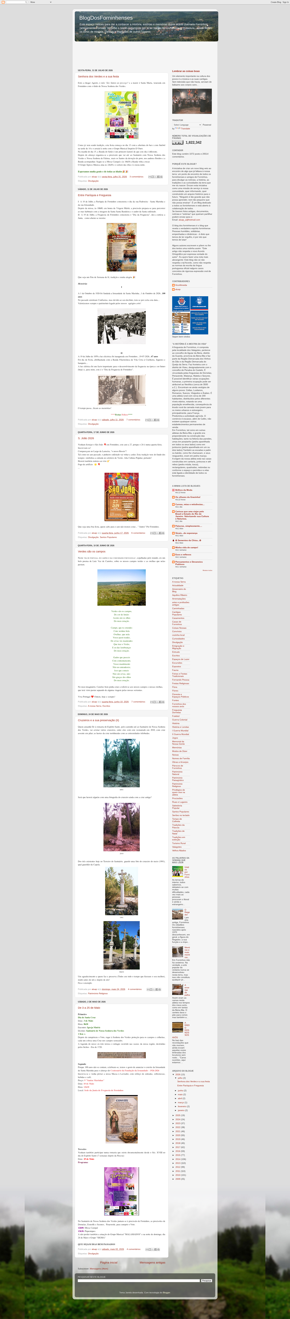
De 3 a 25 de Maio (89, 1007)
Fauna (175, 670)
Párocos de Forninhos (177, 767)
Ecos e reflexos (183, 554)
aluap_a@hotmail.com (189, 220)
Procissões (177, 798)
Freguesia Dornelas (177, 711)
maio (180, 1094)
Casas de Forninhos (177, 623)
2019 (178, 1139)
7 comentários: (133, 420)
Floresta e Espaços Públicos (180, 695)
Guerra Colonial (179, 720)
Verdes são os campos (91, 551)
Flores (175, 691)
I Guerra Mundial (180, 731)
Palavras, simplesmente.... (188, 526)
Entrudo (176, 652)
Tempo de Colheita (177, 820)
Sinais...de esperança (186, 533)
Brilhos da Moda (183, 490)
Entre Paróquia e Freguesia (94, 195)
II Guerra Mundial (180, 734)
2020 (178, 1135)
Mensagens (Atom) (99, 1269)
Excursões (177, 663)
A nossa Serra (94, 706)
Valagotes (177, 847)
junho (181, 1090)
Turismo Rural (179, 843)
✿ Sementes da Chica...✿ (188, 540)
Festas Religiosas (180, 683)
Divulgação (93, 181)
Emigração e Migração (178, 647)
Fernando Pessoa (180, 680)
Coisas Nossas (179, 628)
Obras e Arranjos (180, 762)
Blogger (166, 1292)
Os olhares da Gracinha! (187, 497)
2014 (178, 1159)
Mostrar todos (207, 570)
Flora (174, 687)
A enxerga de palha (187, 990)
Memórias (177, 747)
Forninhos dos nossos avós (179, 705)
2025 (178, 1115)
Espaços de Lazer (180, 659)
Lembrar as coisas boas (186, 71)
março (181, 1102)
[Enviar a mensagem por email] (149, 176)
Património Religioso (98, 993)
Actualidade (177, 585)
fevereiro (182, 1106)
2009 (178, 1179)
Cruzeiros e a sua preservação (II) (98, 720)
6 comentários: (138, 533)
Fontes (175, 700)
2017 (178, 1147)
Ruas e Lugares (179, 802)
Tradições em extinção (178, 838)
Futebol (175, 716)
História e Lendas (180, 727)
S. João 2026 (86, 438)
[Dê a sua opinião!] (152, 176)
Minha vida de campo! (186, 547)
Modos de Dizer (179, 751)
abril (180, 1098)
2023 (178, 1123)
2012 (178, 1167)
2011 (178, 1171)
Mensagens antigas (152, 1262)
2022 (178, 1127)
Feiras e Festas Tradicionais (179, 675)
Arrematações (179, 599)
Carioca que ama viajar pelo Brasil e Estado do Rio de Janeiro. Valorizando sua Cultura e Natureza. (192, 515)
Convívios (177, 631)
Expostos (176, 666)
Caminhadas (178, 608)
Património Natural (177, 773)
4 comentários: (135, 989)
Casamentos (178, 618)
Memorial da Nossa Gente (178, 742)
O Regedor (187, 912)
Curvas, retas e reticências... (190, 504)
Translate (185, 128)
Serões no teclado (181, 815)
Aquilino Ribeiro (179, 595)
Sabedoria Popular (177, 807)
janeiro (181, 1110)
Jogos (175, 738)
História (175, 723)
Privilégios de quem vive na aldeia (178, 792)
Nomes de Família (181, 758)
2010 (178, 1175)
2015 (178, 1155)
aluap (177, 289)
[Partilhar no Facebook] (158, 176)
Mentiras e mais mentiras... (187, 952)
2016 (178, 1151)
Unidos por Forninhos (187, 872)
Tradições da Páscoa (178, 826)
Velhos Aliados (179, 850)
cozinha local (178, 635)
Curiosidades (178, 639)
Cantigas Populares (177, 613)
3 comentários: (137, 177)
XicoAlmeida (181, 285)
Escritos (106, 706)
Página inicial (108, 1262)
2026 (178, 1074)
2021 (178, 1131)
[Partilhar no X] (155, 176)
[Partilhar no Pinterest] (161, 176)
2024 (178, 1119)
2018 (178, 1143)
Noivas (175, 755)
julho (180, 1078)
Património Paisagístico (178, 779)
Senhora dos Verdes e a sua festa (98, 76)
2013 (178, 1163)
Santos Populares (108, 537)
